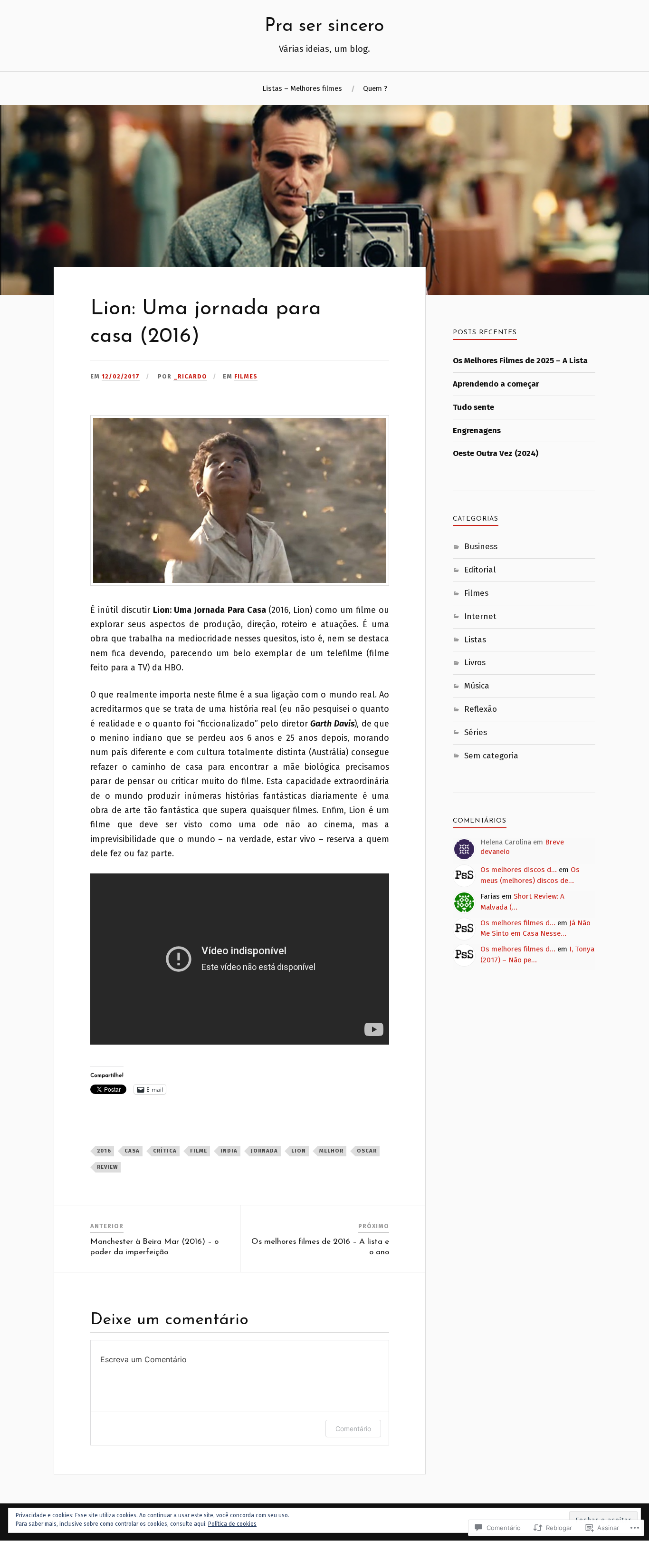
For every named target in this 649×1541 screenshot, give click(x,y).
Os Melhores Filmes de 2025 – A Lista (520, 361)
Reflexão (480, 709)
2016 (104, 1151)
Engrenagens (477, 431)
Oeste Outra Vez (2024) (495, 453)
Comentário (353, 1429)
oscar (367, 1151)
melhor (331, 1151)
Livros (475, 663)
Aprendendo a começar (496, 384)
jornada (264, 1151)
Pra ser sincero (324, 26)
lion (298, 1151)
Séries (475, 732)
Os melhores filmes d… (517, 923)
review (107, 1167)
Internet (480, 616)
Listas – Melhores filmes (302, 88)
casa (132, 1151)
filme (198, 1151)
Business (480, 547)
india (229, 1151)
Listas (475, 640)
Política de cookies (232, 1524)
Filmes (246, 376)
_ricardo (190, 376)
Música (476, 686)
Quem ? (375, 88)
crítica (165, 1151)
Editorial (480, 570)
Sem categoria (491, 756)
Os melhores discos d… (518, 869)
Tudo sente (473, 407)
